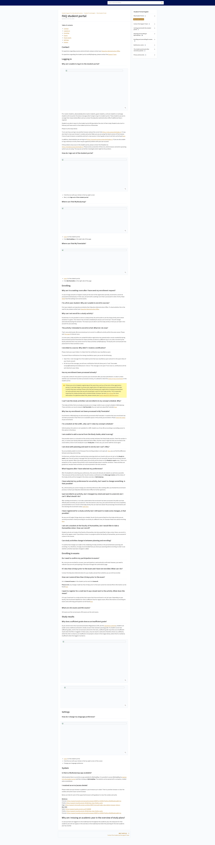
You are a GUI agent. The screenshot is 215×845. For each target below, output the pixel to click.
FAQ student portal (74, 16)
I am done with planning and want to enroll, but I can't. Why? (86, 447)
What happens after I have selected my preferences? (82, 468)
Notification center (139, 45)
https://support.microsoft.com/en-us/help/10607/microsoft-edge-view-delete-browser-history (92, 805)
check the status (120, 418)
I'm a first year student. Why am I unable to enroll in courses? (86, 303)
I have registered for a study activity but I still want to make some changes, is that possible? (94, 512)
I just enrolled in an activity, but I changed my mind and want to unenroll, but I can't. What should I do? (92, 495)
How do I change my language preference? (78, 717)
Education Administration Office (111, 51)
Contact (66, 29)
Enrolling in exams (70, 553)
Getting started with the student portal (142, 28)
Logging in (67, 31)
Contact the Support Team (141, 24)
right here (85, 507)
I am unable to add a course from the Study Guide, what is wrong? (87, 434)
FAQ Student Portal (101, 13)
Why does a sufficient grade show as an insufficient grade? (84, 621)
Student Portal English (89, 13)
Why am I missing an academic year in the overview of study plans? (93, 817)
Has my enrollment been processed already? (79, 372)
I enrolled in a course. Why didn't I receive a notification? (84, 348)
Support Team (112, 54)
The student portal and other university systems (141, 50)
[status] (94, 390)
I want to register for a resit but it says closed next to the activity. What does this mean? (93, 592)
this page (67, 334)
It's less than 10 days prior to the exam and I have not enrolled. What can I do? (92, 569)
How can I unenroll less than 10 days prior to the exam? (83, 577)
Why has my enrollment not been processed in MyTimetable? (86, 411)
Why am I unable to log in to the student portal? (80, 64)
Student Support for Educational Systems (72, 13)
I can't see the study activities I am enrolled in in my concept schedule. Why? (91, 401)
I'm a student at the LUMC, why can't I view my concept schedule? (87, 424)
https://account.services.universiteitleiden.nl (100, 139)
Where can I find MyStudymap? (74, 202)
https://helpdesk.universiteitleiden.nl (72, 147)
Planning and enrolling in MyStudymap (140, 34)
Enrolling (66, 33)
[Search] (162, 3)
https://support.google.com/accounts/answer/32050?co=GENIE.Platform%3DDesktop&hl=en (94, 801)
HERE (63, 299)
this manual (109, 393)
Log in (65, 237)
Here (109, 451)
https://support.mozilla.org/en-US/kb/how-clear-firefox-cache (84, 803)
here (124, 136)
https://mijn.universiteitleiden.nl (111, 132)
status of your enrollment (115, 379)
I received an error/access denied (74, 785)
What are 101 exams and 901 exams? (76, 608)
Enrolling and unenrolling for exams (143, 40)
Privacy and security (140, 55)
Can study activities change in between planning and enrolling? (86, 540)
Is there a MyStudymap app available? (77, 773)
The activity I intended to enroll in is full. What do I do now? (85, 328)
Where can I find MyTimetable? (74, 243)
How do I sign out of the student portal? (77, 153)
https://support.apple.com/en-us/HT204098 (78, 809)
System (66, 42)
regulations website (110, 626)
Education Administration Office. (90, 309)
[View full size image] (94, 89)
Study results (67, 38)
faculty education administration (108, 395)
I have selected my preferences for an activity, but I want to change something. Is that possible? (93, 482)
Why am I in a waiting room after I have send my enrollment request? (89, 290)
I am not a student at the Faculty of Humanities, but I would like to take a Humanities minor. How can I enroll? (90, 526)
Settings (66, 40)
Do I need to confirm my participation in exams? (80, 558)
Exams (66, 35)
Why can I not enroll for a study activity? (77, 313)
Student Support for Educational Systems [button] (57, 2)
